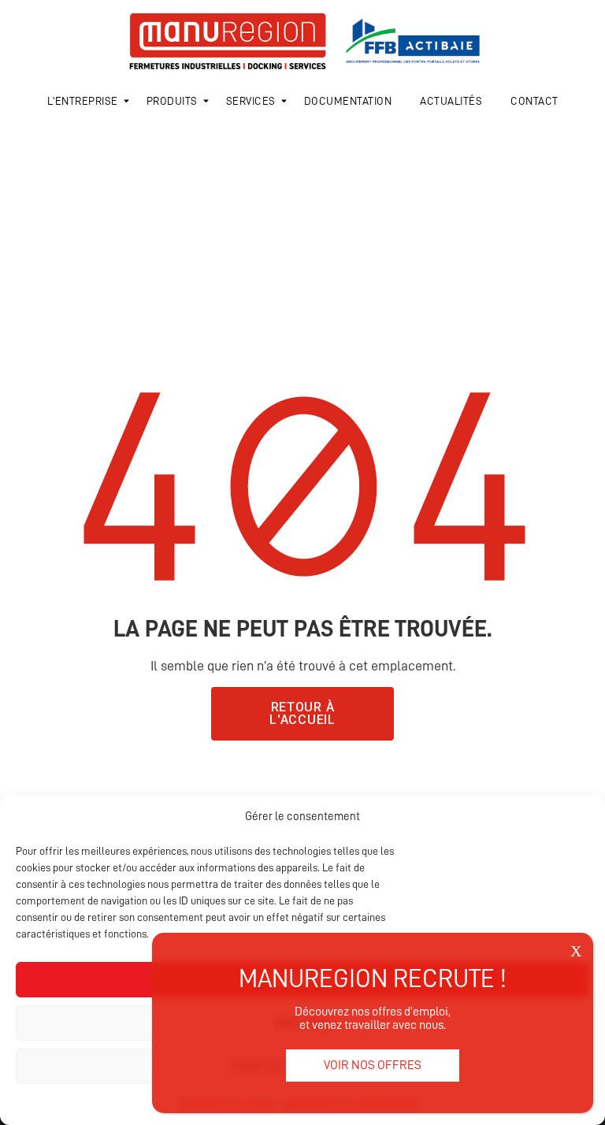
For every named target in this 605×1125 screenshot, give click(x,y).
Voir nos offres (372, 1065)
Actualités (451, 100)
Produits (172, 100)
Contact (534, 100)
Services (251, 100)
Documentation (348, 100)
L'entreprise (82, 100)
